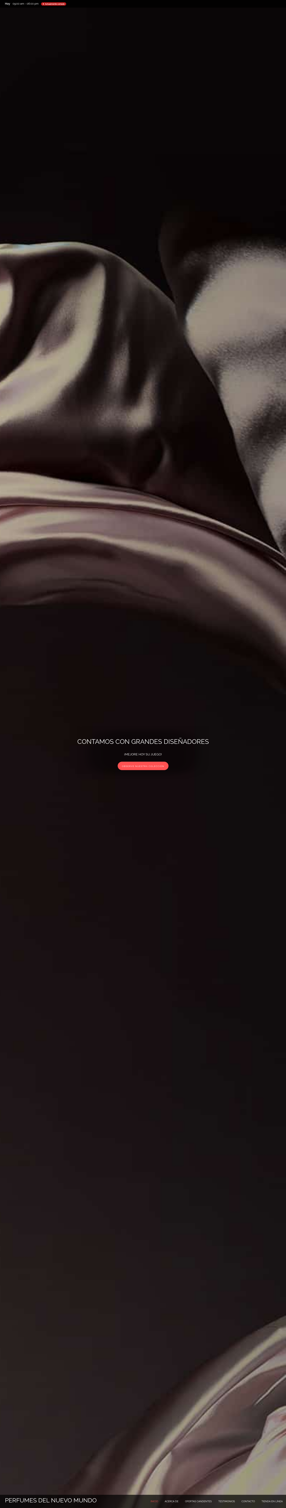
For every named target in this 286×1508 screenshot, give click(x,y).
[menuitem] (154, 1501)
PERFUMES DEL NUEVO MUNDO (51, 1500)
